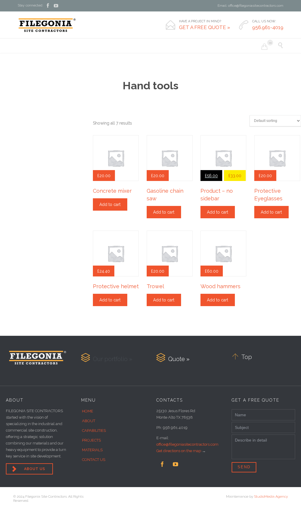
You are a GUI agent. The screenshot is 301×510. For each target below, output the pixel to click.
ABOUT (88, 421)
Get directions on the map (178, 451)
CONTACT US (93, 459)
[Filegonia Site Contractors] (47, 24)
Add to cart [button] (110, 204)
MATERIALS (92, 450)
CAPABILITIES (94, 430)
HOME (87, 411)
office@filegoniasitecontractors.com (187, 444)
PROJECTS (91, 440)
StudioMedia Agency (271, 496)
